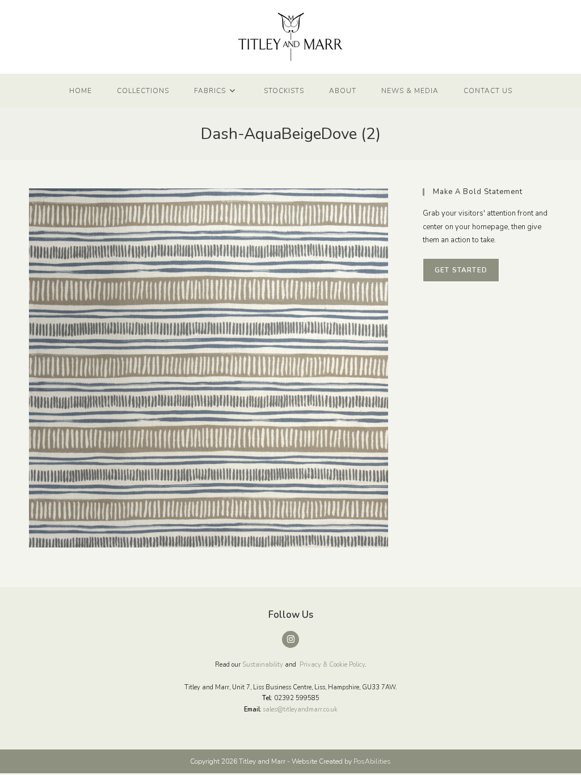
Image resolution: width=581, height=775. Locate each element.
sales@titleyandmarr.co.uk (300, 709)
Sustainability (262, 664)
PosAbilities (372, 761)
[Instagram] (290, 639)
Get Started (461, 270)
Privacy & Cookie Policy (332, 664)
